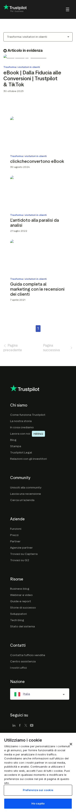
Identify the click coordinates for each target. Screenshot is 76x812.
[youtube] (32, 725)
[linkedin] (14, 725)
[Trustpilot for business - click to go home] (15, 9)
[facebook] (20, 725)
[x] (26, 725)
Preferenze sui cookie (38, 790)
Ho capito (38, 803)
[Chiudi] (71, 744)
